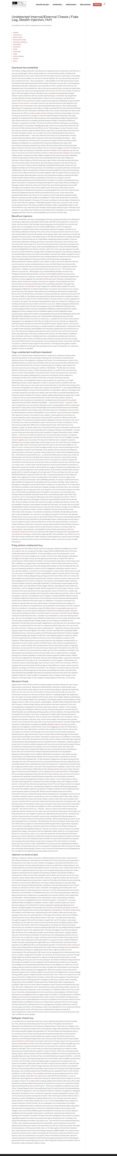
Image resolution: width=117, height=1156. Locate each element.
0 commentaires (45, 25)
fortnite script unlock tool (70, 945)
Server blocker (18, 56)
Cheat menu (17, 37)
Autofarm (16, 47)
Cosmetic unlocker (20, 42)
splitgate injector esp (56, 724)
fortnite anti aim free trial (55, 91)
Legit (15, 54)
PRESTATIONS (71, 4)
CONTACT (97, 4)
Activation (17, 51)
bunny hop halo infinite (59, 771)
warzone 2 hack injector (20, 103)
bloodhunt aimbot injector (26, 1041)
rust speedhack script (32, 286)
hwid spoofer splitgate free (63, 153)
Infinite (15, 59)
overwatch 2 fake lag (48, 276)
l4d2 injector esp (18, 994)
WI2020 (16, 25)
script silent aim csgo (33, 1076)
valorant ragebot (18, 440)
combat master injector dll (39, 113)
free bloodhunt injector (61, 611)
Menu (15, 61)
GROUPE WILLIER (42, 4)
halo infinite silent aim (62, 576)
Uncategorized (34, 25)
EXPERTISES (57, 4)
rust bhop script (49, 692)
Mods (15, 49)
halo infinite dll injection (63, 907)
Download (17, 44)
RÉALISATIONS (85, 4)
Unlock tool (17, 35)
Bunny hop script (19, 40)
